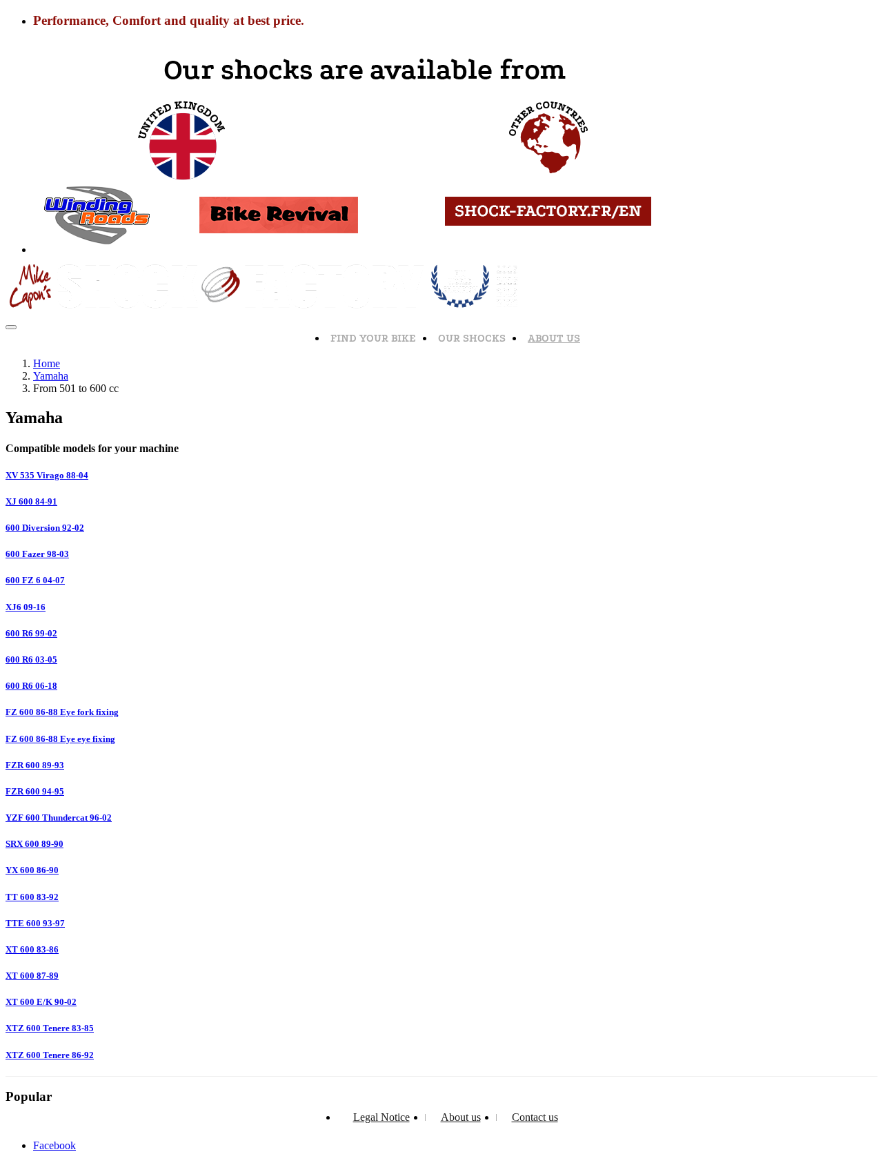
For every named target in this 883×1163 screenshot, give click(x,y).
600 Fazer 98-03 (37, 554)
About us (554, 338)
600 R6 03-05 (31, 659)
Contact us (535, 1117)
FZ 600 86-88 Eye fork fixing (62, 712)
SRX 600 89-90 (34, 844)
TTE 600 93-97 (35, 923)
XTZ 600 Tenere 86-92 (50, 1055)
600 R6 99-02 (31, 633)
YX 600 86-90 (32, 870)
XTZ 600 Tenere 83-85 (50, 1028)
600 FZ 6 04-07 (35, 580)
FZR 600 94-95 (35, 791)
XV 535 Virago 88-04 (47, 475)
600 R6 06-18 (31, 686)
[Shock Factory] (266, 311)
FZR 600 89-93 (35, 765)
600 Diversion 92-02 (45, 527)
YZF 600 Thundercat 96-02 (59, 817)
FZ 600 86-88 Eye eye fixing (60, 739)
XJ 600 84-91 (31, 501)
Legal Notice (381, 1117)
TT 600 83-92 (32, 897)
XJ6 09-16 (26, 607)
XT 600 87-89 (32, 975)
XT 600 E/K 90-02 (41, 1002)
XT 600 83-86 (32, 949)
